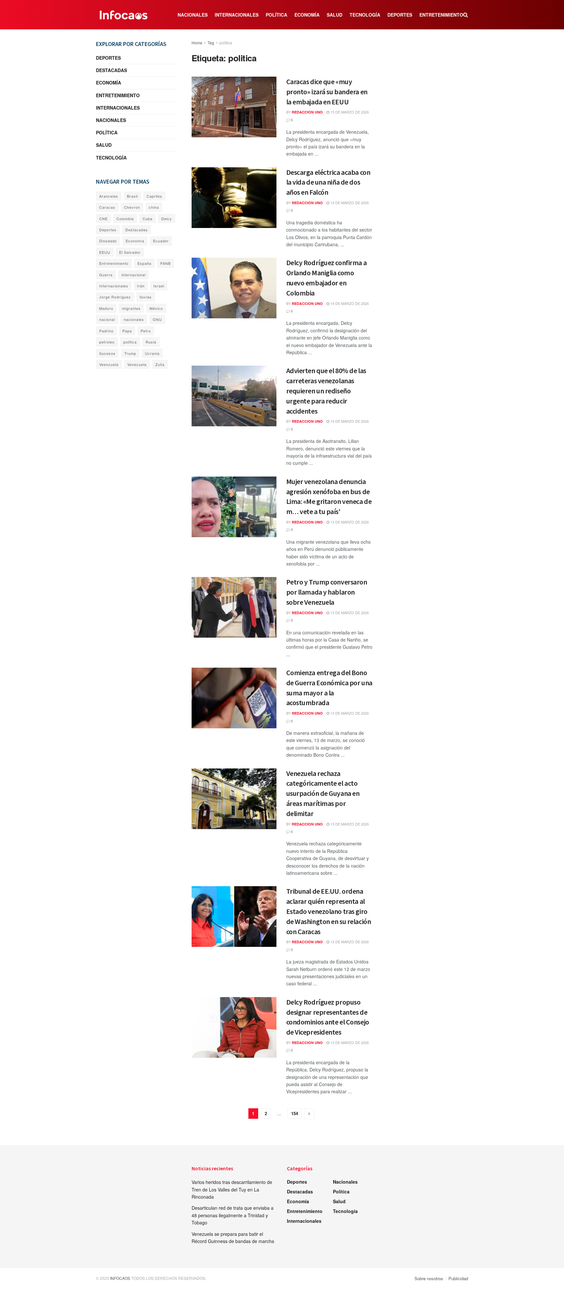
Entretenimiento (441, 14)
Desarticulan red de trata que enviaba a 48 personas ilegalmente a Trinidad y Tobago (233, 1215)
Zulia (159, 364)
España (144, 263)
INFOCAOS (120, 1278)
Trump (130, 353)
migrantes (131, 308)
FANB (165, 263)
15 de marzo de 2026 (349, 111)
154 (294, 1113)
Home (197, 42)
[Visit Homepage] (123, 14)
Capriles (154, 196)
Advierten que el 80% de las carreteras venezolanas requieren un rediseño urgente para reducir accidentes (326, 390)
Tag (211, 42)
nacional (107, 319)
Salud (334, 14)
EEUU (104, 252)
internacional (133, 274)
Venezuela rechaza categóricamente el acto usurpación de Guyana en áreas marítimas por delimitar (323, 793)
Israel (158, 285)
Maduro (106, 308)
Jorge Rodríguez (115, 296)
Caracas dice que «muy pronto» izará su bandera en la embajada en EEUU (327, 91)
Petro (146, 330)
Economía (307, 14)
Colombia (125, 218)
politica (225, 42)
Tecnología (365, 14)
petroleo (107, 341)
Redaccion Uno (307, 112)
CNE (103, 218)
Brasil (132, 196)
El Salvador (130, 252)
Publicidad (458, 1278)
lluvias (146, 296)
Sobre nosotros (429, 1278)
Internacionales (236, 14)
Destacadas (111, 70)
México (156, 308)
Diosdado (108, 240)
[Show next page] (309, 1113)
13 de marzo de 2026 (349, 521)
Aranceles (108, 196)
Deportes (399, 14)
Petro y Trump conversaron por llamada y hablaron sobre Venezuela (326, 592)
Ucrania (152, 353)
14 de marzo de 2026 (349, 202)
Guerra (106, 274)
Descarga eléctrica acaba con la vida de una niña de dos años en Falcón (328, 182)
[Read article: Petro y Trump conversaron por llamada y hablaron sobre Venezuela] (234, 607)
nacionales (134, 319)
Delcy (166, 218)
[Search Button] (465, 14)
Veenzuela (108, 364)
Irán (141, 285)
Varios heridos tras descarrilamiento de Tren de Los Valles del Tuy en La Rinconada (232, 1189)
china (154, 207)
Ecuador (161, 240)
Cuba (147, 218)
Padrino (106, 330)
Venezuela (137, 364)
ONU (157, 319)
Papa (127, 330)
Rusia (151, 341)
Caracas (107, 207)
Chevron (132, 207)
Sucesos (107, 353)
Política (276, 14)
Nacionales (193, 14)
